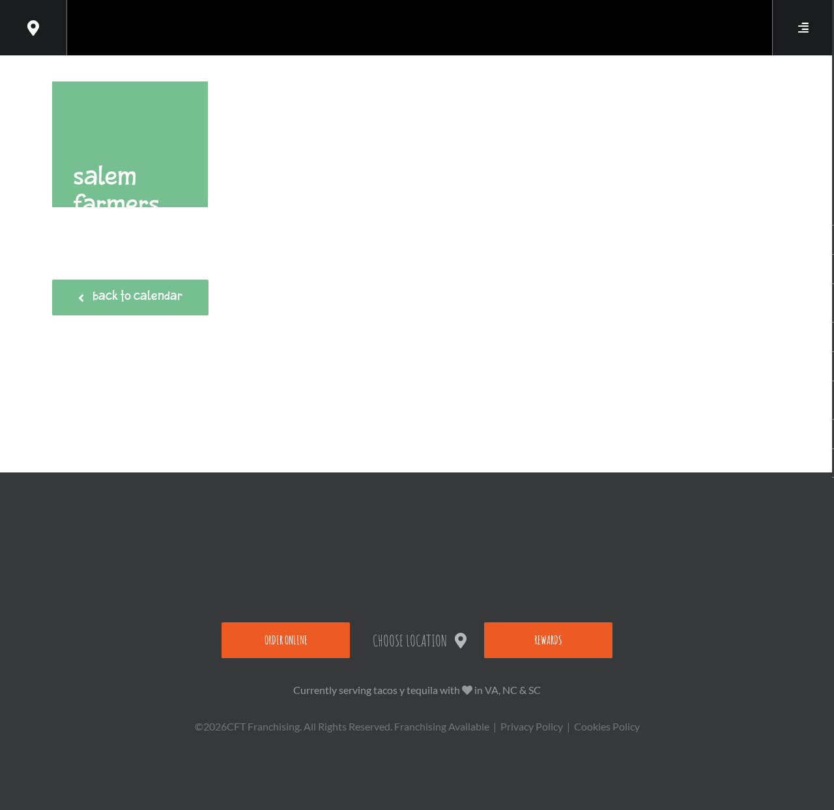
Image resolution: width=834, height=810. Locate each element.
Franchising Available (441, 726)
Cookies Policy (607, 726)
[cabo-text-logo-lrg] (417, 17)
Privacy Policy (531, 726)
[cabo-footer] (417, 503)
